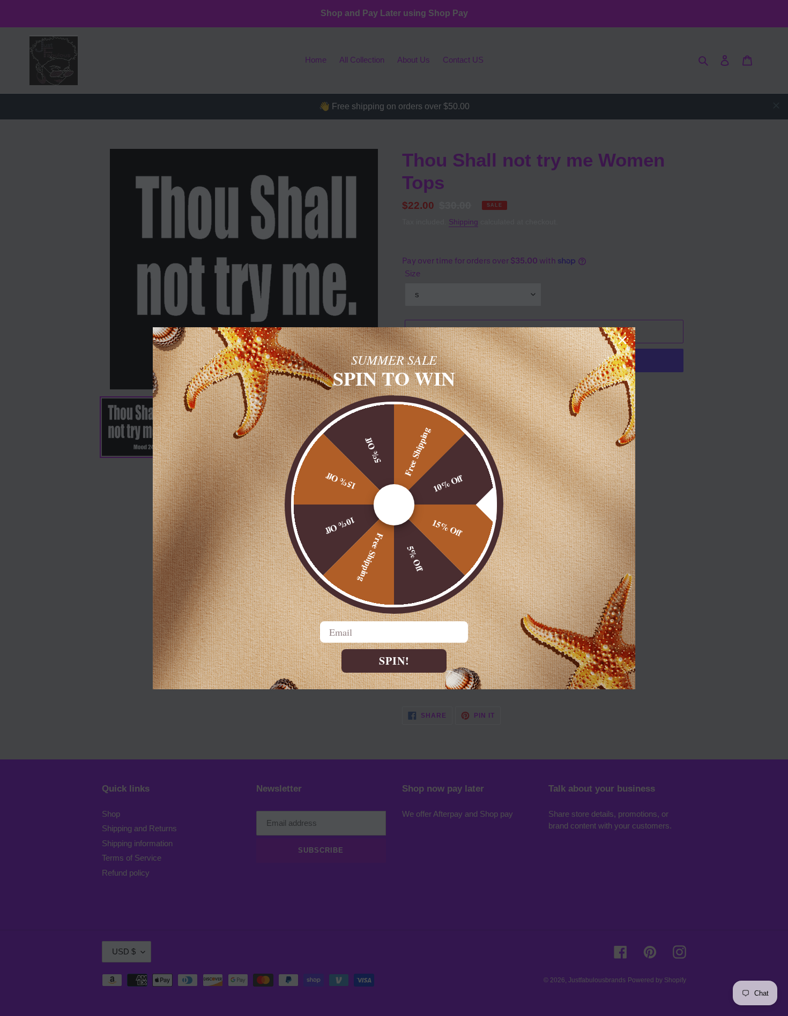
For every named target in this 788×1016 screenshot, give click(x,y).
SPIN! (394, 660)
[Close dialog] (622, 340)
